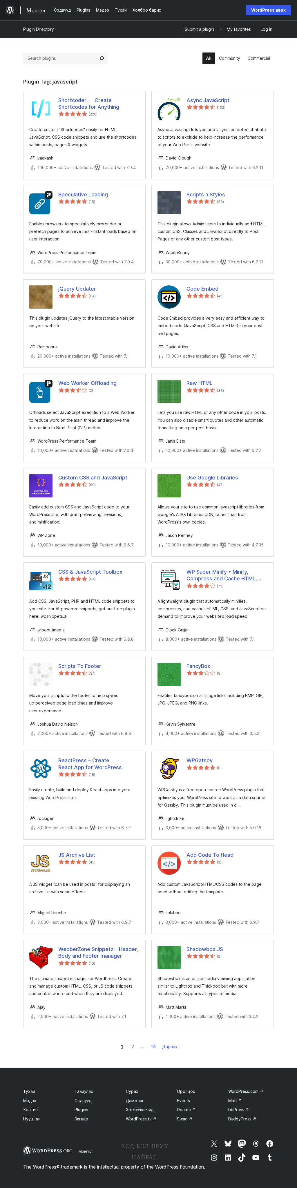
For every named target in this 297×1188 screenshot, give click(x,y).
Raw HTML (199, 383)
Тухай (29, 1091)
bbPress (238, 1109)
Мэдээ (29, 1100)
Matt (235, 1100)
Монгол (86, 1151)
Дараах (170, 1046)
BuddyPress (242, 1118)
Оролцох (186, 1091)
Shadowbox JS (204, 949)
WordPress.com (245, 1091)
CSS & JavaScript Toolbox (90, 572)
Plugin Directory (38, 29)
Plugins (81, 1109)
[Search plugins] (102, 58)
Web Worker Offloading (87, 383)
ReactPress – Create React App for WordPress (90, 763)
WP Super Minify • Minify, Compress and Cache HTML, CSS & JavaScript (221, 575)
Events (183, 1100)
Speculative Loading (83, 194)
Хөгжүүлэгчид (139, 1109)
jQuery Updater (77, 289)
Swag (185, 1118)
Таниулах (84, 1091)
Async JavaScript (207, 100)
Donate (186, 1109)
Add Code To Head (209, 855)
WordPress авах (268, 10)
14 (153, 1046)
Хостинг (31, 1109)
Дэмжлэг (135, 1100)
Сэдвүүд (83, 1100)
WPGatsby (199, 760)
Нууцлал (31, 1118)
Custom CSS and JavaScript (92, 478)
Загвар (81, 1118)
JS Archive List (76, 855)
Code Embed (202, 289)
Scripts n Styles (205, 194)
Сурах (132, 1091)
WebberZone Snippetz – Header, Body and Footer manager (98, 952)
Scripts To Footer (79, 666)
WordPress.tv (141, 1118)
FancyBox (198, 666)
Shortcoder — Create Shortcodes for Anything (88, 103)
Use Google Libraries (212, 478)
